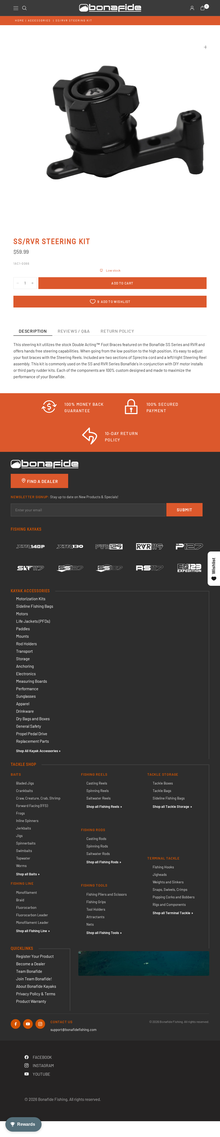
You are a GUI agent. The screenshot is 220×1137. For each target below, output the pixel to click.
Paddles (23, 628)
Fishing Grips (96, 902)
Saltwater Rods (98, 853)
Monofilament (26, 892)
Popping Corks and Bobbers (174, 897)
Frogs (20, 813)
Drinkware (25, 711)
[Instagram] (40, 1024)
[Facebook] (15, 1024)
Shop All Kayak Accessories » (38, 751)
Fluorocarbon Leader (32, 915)
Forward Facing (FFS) (32, 806)
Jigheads (160, 874)
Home (19, 20)
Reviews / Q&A (74, 330)
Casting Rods (96, 838)
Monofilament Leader (32, 922)
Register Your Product (35, 956)
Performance (27, 688)
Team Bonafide (29, 971)
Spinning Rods (97, 846)
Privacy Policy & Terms (35, 993)
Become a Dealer (30, 963)
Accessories (39, 20)
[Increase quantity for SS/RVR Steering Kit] (32, 283)
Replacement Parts (32, 741)
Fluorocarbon (26, 907)
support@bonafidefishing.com (73, 1029)
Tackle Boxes (163, 783)
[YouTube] (28, 1024)
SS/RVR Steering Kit (74, 20)
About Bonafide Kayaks (36, 986)
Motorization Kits (30, 598)
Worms (21, 866)
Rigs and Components (169, 904)
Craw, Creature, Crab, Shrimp (38, 798)
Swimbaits (24, 851)
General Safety (28, 726)
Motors (22, 613)
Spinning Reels (97, 791)
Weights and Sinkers (168, 882)
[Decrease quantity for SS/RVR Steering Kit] (18, 283)
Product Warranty (31, 1001)
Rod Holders (26, 643)
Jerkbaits (23, 828)
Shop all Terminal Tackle (171, 913)
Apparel (22, 703)
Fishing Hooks (163, 867)
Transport (24, 651)
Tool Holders (95, 909)
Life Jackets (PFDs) (33, 621)
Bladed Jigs (25, 783)
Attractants (95, 917)
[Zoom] (206, 47)
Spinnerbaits (25, 843)
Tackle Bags (162, 791)
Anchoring (25, 666)
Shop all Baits (26, 874)
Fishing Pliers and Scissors (106, 894)
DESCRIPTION (33, 330)
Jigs (19, 836)
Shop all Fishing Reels (102, 806)
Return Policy (117, 330)
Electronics (26, 673)
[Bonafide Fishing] (44, 463)
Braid (20, 900)
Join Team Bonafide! (34, 978)
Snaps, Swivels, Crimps (170, 889)
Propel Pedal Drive (31, 733)
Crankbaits (24, 791)
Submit (184, 509)
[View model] (30, 546)
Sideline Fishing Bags (34, 606)
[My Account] (192, 8)
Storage (23, 658)
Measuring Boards (31, 681)
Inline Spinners (27, 821)
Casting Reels (96, 783)
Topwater (23, 858)
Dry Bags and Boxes (33, 718)
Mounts (22, 636)
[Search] (24, 8)
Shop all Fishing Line (31, 931)
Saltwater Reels (98, 798)
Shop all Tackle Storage (171, 806)
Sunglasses (26, 696)
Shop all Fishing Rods (102, 862)
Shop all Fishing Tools (102, 932)
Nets (90, 924)
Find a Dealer (42, 481)
